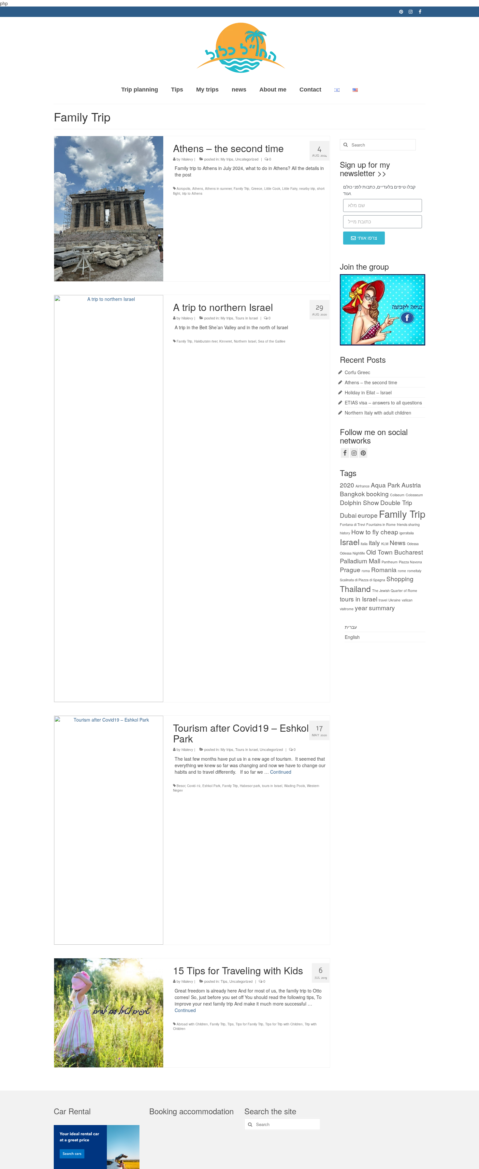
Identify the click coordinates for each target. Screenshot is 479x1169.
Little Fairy (289, 188)
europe (368, 515)
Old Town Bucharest (394, 551)
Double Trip (396, 502)
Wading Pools (294, 785)
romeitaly (414, 570)
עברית (351, 627)
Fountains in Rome (381, 524)
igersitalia (406, 532)
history (345, 532)
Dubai (348, 515)
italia (364, 543)
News (398, 542)
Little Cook (272, 188)
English (352, 637)
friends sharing (408, 524)
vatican (407, 600)
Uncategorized (246, 159)
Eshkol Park (211, 785)
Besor (181, 785)
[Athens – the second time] (108, 207)
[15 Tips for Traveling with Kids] (108, 1012)
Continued (280, 771)
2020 (347, 484)
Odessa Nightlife (352, 553)
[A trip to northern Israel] (108, 498)
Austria (411, 484)
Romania (384, 569)
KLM (384, 543)
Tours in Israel (246, 317)
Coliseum (397, 494)
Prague (350, 569)
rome (402, 570)
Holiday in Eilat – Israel (368, 392)
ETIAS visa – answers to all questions (383, 402)
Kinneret (225, 341)
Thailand (355, 588)
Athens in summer (218, 188)
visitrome (347, 608)
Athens (197, 188)
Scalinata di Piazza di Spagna (362, 579)
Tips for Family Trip (249, 1024)
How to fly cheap (374, 531)
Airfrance (363, 486)
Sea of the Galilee (271, 341)
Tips (224, 981)
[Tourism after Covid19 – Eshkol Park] (108, 829)
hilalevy (187, 159)
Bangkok (352, 493)
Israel (349, 541)
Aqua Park (385, 484)
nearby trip (307, 188)
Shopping (400, 578)
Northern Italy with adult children (378, 412)
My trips (227, 159)
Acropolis (183, 188)
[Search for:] (378, 144)
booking (377, 493)
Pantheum (390, 561)
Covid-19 (193, 785)
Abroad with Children (192, 1024)
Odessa (413, 543)
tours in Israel (272, 785)
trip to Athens (192, 193)
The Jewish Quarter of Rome (394, 590)
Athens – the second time (371, 382)
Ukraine (394, 600)
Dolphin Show (359, 502)
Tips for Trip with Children (284, 1024)
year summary (375, 607)
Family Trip (241, 188)
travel (383, 600)
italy (374, 542)
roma (366, 570)
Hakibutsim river (205, 341)
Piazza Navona (410, 561)
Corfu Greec (357, 372)
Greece (256, 188)
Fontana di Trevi (352, 524)
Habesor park (250, 785)
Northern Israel (245, 341)
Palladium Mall (360, 560)
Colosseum (414, 494)
